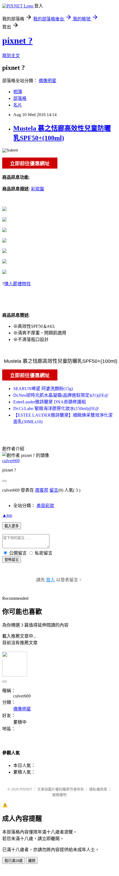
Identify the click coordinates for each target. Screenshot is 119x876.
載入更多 (11, 526)
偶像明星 (47, 80)
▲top (7, 515)
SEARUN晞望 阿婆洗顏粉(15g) (43, 388)
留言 (53, 490)
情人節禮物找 (17, 283)
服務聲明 (59, 795)
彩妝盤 (37, 189)
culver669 (11, 460)
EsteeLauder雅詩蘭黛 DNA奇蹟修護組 (49, 402)
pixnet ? (17, 41)
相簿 (17, 91)
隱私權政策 (98, 789)
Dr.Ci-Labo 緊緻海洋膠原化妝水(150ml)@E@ (56, 408)
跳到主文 (11, 55)
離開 (31, 861)
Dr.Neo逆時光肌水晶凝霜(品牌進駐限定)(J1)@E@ (61, 395)
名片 (17, 105)
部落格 (20, 98)
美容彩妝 (45, 505)
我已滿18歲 (13, 861)
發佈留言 (11, 560)
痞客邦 (41, 490)
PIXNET (26, 789)
